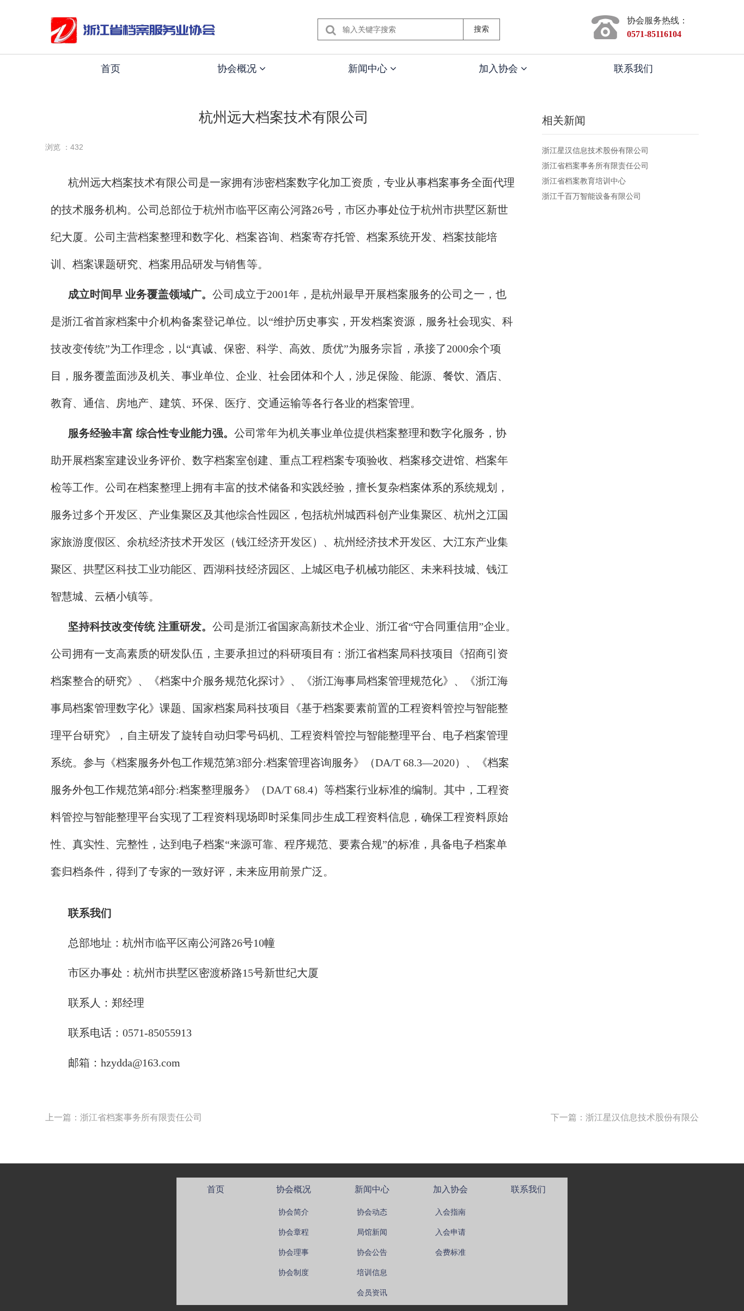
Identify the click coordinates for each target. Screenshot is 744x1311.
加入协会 (500, 68)
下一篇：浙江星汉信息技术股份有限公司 (629, 1117)
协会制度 (293, 1272)
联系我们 (633, 68)
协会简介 (293, 1212)
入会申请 (450, 1232)
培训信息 (372, 1272)
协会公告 (372, 1252)
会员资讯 (372, 1292)
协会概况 (238, 68)
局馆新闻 (372, 1232)
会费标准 (450, 1252)
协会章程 (293, 1232)
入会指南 (450, 1212)
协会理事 (293, 1252)
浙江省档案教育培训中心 (584, 180)
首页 (110, 68)
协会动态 (372, 1212)
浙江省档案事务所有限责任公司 (595, 165)
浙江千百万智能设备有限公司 (591, 196)
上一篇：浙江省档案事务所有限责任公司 (123, 1117)
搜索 (481, 29)
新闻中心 (369, 68)
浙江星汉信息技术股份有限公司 (595, 150)
